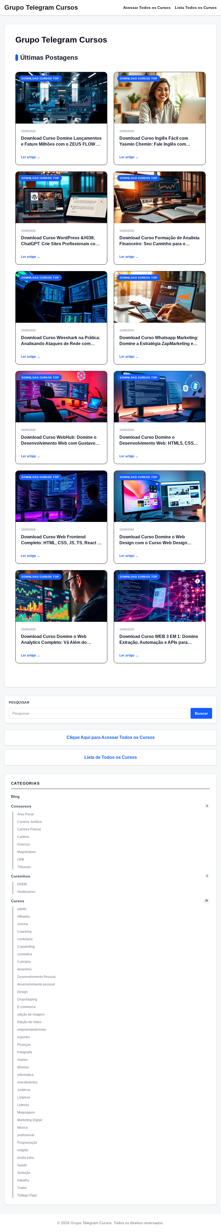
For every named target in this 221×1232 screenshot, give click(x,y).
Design (22, 992)
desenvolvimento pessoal (36, 984)
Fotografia (24, 1052)
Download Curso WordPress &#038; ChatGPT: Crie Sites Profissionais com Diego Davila (60, 244)
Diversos (23, 844)
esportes (23, 1037)
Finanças (24, 1045)
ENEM (22, 884)
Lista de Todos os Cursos (110, 757)
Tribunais (24, 867)
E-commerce (26, 1007)
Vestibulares (26, 892)
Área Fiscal (25, 814)
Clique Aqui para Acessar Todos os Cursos (111, 737)
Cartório (23, 837)
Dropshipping (27, 999)
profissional (25, 1135)
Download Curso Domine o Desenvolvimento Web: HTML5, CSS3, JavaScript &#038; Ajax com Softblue (158, 443)
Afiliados (23, 916)
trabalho (23, 1180)
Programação (27, 1143)
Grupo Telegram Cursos (41, 7)
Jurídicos (23, 1090)
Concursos (21, 806)
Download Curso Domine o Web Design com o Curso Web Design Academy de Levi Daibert (153, 543)
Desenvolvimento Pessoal (36, 977)
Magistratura (26, 852)
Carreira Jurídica (29, 822)
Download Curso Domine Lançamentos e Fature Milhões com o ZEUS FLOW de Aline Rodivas (61, 144)
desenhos (24, 969)
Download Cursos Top (40, 78)
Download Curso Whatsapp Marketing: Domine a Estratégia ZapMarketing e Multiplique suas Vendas (158, 343)
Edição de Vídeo (29, 1022)
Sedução (23, 1173)
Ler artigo (30, 157)
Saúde (22, 1165)
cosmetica (24, 954)
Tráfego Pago (27, 1195)
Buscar (201, 713)
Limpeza (23, 1097)
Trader (22, 1188)
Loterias (23, 1105)
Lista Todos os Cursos (196, 7)
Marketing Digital (29, 1120)
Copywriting (26, 947)
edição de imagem (30, 1014)
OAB (20, 859)
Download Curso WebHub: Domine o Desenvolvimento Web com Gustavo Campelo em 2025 (58, 443)
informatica (25, 1075)
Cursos (17, 901)
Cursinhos (20, 876)
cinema (22, 924)
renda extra (25, 1158)
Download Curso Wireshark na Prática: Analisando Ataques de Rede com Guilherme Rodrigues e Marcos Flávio (60, 343)
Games (22, 1060)
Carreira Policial (29, 829)
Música (22, 1127)
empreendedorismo (31, 1029)
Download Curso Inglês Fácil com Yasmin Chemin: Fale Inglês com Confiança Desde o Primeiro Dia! (153, 144)
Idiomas (23, 1067)
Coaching (24, 931)
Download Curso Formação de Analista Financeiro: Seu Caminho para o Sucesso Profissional (159, 244)
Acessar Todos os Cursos (147, 7)
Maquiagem (26, 1112)
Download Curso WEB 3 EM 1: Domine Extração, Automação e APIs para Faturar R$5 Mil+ (158, 642)
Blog (15, 796)
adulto (21, 909)
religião (22, 1150)
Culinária (24, 962)
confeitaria (25, 939)
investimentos (27, 1082)
